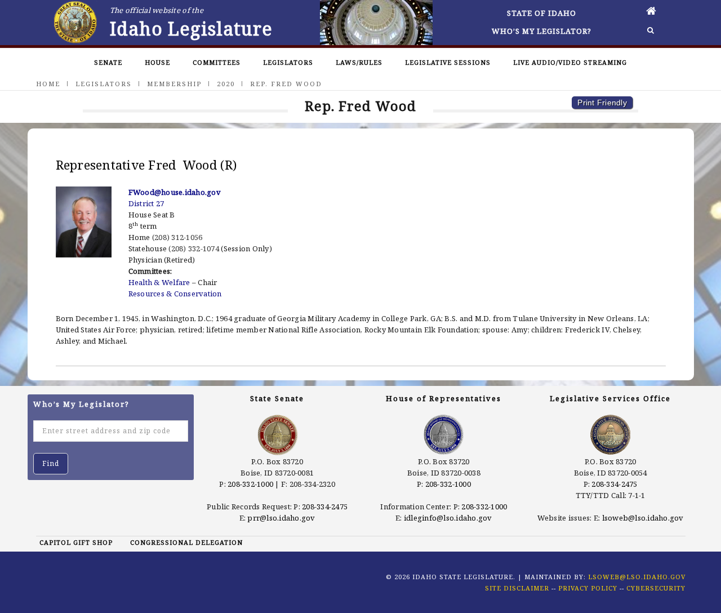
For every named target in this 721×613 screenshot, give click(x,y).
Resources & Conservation (175, 293)
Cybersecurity (656, 588)
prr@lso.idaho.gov (281, 518)
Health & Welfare (159, 282)
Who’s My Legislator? (541, 31)
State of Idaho (541, 13)
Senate (108, 62)
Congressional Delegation (186, 542)
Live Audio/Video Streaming (570, 62)
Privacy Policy (587, 588)
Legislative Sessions (448, 62)
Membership (174, 83)
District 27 (146, 203)
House (157, 62)
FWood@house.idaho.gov (174, 192)
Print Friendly (602, 102)
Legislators (288, 62)
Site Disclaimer (517, 588)
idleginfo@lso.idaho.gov (448, 518)
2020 (226, 83)
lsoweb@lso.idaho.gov (643, 518)
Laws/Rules (359, 62)
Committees (217, 62)
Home (48, 83)
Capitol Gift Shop (76, 542)
